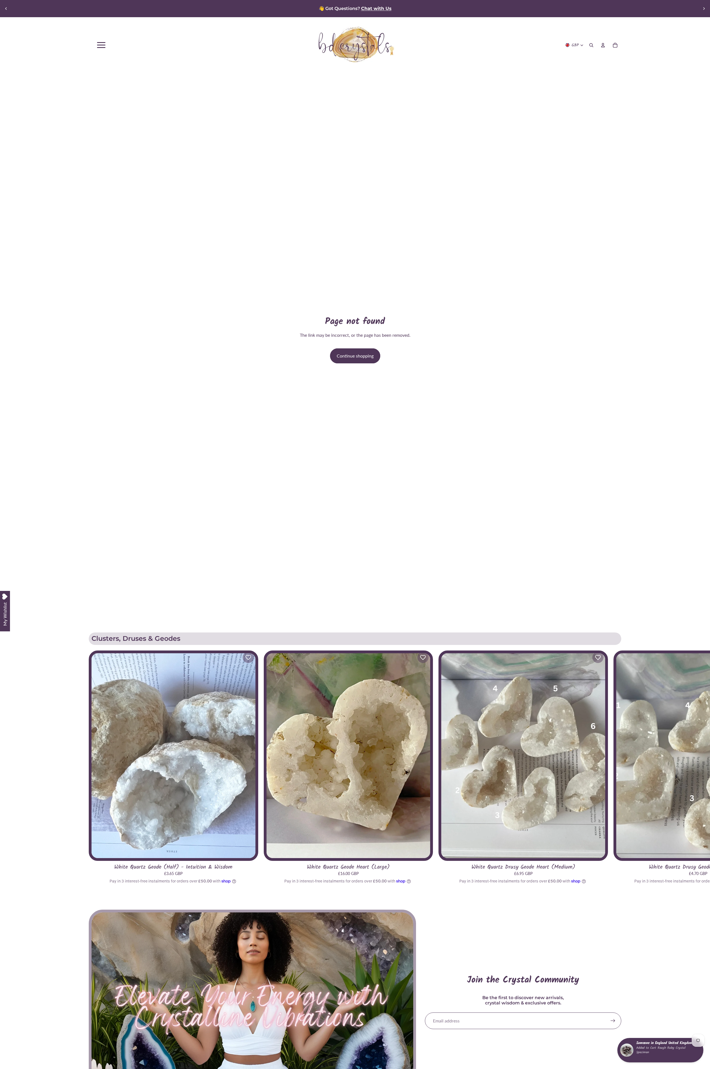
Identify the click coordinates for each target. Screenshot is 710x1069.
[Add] (422, 849)
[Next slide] (704, 8)
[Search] (591, 45)
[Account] (603, 45)
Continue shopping (355, 355)
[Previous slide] (6, 8)
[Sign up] (613, 1021)
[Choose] (247, 849)
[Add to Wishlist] (248, 657)
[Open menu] (101, 45)
